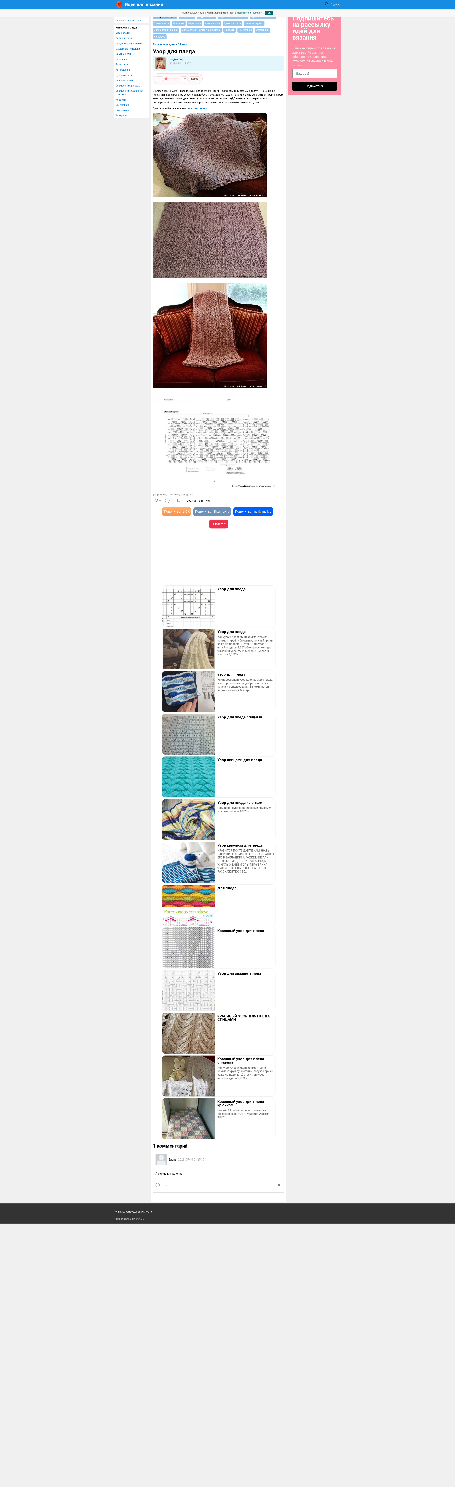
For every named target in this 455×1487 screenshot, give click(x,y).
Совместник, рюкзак (128, 85)
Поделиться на (253, 511)
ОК (269, 13)
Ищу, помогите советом (129, 43)
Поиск (334, 4)
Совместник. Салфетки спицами (129, 92)
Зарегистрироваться (128, 20)
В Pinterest (219, 524)
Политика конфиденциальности (133, 1211)
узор (156, 494)
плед (163, 494)
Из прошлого (123, 69)
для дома (187, 494)
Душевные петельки (128, 48)
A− (159, 78)
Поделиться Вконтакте (212, 511)
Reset (194, 78)
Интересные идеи (127, 27)
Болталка (121, 59)
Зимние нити (123, 54)
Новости (121, 99)
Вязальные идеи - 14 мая (170, 44)
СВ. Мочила (122, 104)
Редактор (176, 59)
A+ (184, 78)
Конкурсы (121, 115)
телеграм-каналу (196, 108)
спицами (174, 494)
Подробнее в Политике (249, 12)
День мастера (124, 75)
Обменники (122, 110)
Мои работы (123, 33)
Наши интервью (125, 80)
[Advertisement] (186, 562)
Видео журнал (124, 38)
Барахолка (122, 64)
